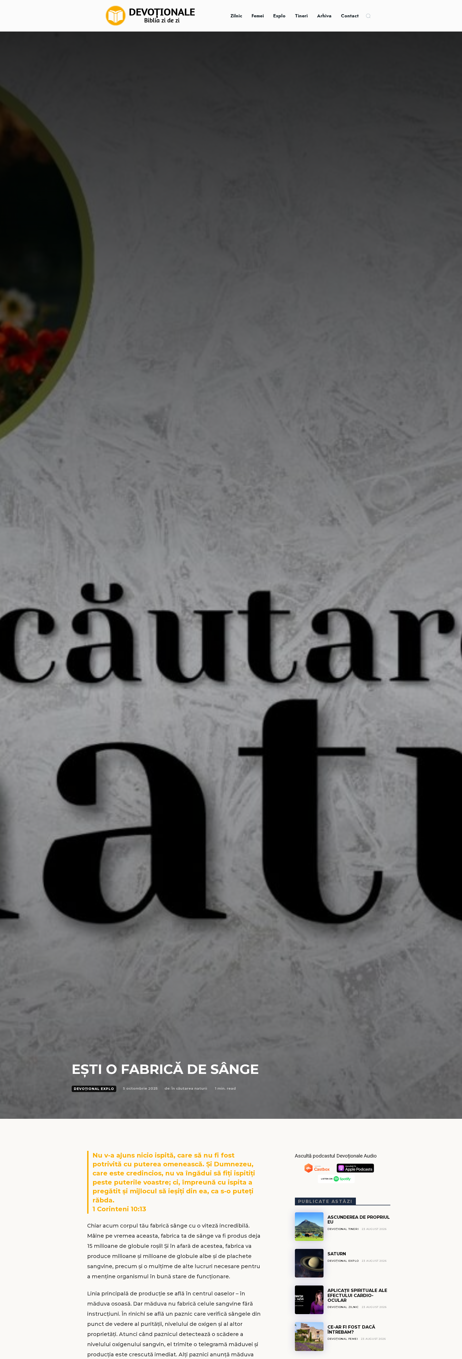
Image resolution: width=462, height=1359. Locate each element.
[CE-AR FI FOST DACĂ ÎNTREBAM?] (309, 1336)
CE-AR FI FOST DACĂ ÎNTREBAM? (351, 1329)
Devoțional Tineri (343, 1229)
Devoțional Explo (94, 1089)
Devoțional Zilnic (343, 1307)
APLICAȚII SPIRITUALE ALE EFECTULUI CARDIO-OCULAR (357, 1295)
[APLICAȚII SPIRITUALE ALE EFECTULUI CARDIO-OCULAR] (309, 1300)
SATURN (337, 1253)
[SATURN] (309, 1263)
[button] (368, 15)
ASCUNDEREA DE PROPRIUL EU (359, 1220)
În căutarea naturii (189, 1088)
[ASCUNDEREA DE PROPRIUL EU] (309, 1226)
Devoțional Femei (343, 1339)
